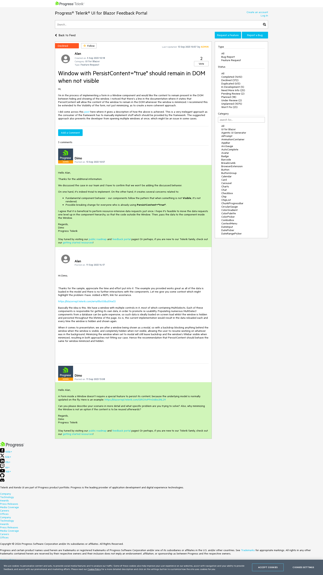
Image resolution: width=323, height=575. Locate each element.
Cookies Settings (303, 567)
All (222, 53)
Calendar (226, 176)
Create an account (257, 12)
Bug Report (228, 56)
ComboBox (227, 220)
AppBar (225, 142)
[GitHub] (2, 476)
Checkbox (227, 193)
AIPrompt (226, 136)
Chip (224, 196)
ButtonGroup (229, 173)
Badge (225, 156)
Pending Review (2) (232, 93)
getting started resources (78, 242)
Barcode (226, 159)
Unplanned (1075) (231, 103)
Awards (4, 500)
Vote (201, 63)
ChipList (226, 200)
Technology (7, 497)
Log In (264, 15)
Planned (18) (228, 97)
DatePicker (227, 230)
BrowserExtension (232, 166)
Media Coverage (9, 507)
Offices (4, 514)
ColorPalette (228, 213)
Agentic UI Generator (233, 132)
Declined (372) (230, 80)
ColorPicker (228, 216)
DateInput (227, 226)
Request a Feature (228, 35)
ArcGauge (227, 146)
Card (224, 179)
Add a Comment (70, 132)
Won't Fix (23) (229, 107)
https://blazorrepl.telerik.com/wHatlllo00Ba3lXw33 (87, 301)
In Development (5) (232, 87)
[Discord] (2, 481)
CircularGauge (229, 206)
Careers (4, 510)
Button (225, 169)
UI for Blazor (228, 129)
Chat (224, 189)
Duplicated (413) (230, 83)
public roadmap (98, 239)
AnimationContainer (232, 139)
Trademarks (248, 550)
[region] (161, 567)
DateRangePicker (231, 233)
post (87, 111)
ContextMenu (229, 223)
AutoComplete (229, 149)
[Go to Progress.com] (12, 446)
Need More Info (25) (233, 90)
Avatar (225, 152)
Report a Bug (255, 35)
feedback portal (121, 239)
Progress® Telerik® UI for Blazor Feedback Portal (101, 13)
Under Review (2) (231, 100)
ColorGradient (229, 210)
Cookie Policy (94, 569)
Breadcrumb (228, 163)
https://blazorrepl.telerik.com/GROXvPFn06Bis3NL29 (135, 399)
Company (5, 493)
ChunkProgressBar (232, 203)
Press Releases (9, 504)
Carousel (226, 183)
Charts (225, 186)
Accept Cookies (268, 567)
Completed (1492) (231, 76)
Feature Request (231, 60)
